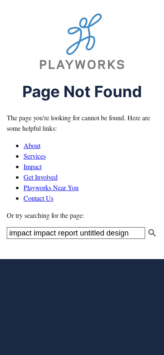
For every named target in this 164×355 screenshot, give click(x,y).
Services (35, 155)
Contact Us (38, 197)
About (32, 145)
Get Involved (41, 176)
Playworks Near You (51, 187)
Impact (33, 166)
